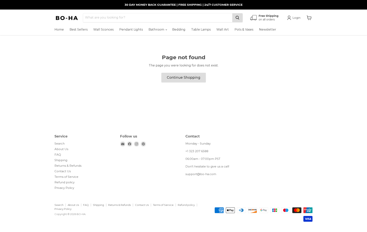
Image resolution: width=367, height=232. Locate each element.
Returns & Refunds (67, 165)
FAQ (57, 154)
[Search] (237, 17)
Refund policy (64, 182)
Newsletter (267, 29)
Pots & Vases (244, 29)
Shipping (60, 160)
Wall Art (222, 29)
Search (59, 143)
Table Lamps (201, 29)
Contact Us (62, 171)
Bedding (178, 29)
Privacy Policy (64, 188)
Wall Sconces (103, 29)
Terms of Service (66, 177)
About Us (61, 149)
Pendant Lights (131, 29)
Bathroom (157, 29)
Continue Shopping (183, 77)
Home (59, 29)
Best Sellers (79, 29)
